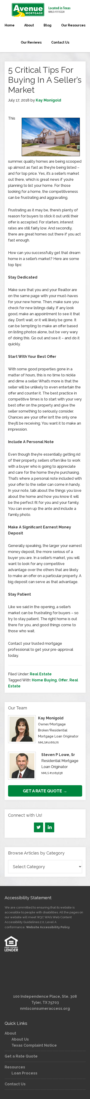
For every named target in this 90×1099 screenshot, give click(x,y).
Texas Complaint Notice (34, 1045)
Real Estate (41, 674)
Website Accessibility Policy (48, 927)
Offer (63, 680)
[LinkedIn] (49, 827)
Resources (15, 1067)
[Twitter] (38, 827)
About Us (20, 1039)
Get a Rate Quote (21, 1056)
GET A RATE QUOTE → (45, 790)
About (10, 1033)
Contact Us (15, 1084)
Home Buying (44, 680)
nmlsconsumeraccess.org (45, 1008)
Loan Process (24, 1073)
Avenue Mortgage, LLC (45, 10)
